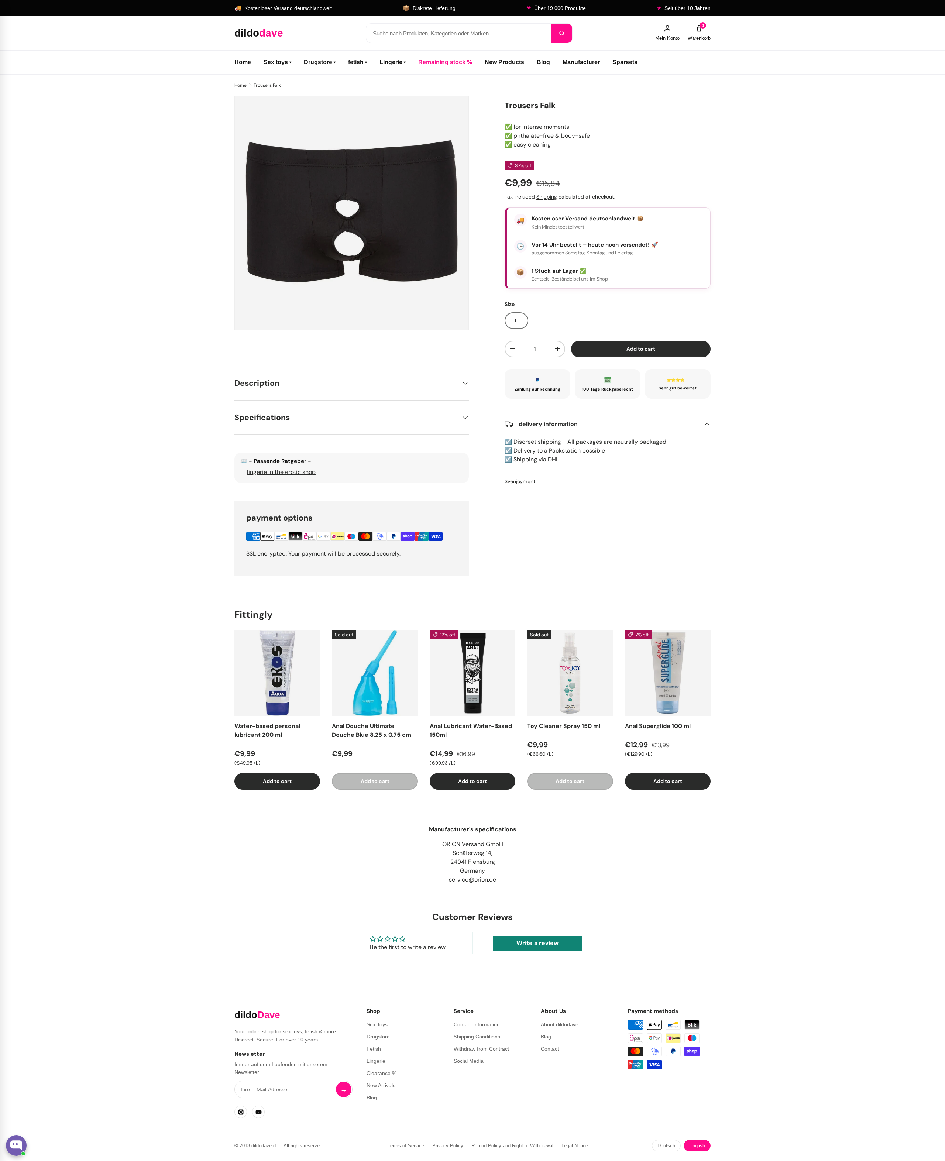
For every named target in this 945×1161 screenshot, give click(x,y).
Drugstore (320, 62)
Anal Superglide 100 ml (658, 726)
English (697, 1145)
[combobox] (458, 33)
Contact (550, 1049)
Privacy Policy (447, 1145)
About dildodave (559, 1024)
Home (242, 62)
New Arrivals (381, 1085)
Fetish (374, 1049)
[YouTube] (258, 1112)
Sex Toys (377, 1024)
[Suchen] (561, 33)
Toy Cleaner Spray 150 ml (563, 726)
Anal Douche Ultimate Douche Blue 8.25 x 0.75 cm (371, 730)
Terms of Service (406, 1145)
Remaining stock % (445, 62)
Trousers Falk (267, 85)
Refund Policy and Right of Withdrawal (512, 1145)
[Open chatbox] (16, 1145)
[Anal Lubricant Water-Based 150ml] (472, 673)
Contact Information (477, 1024)
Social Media (469, 1061)
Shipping (546, 196)
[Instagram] (240, 1112)
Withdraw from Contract (481, 1049)
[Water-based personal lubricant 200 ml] (277, 673)
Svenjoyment (520, 481)
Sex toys (277, 62)
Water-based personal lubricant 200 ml (267, 730)
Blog (543, 62)
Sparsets (625, 62)
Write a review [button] (537, 943)
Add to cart (640, 349)
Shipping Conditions (477, 1037)
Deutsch (666, 1145)
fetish (357, 62)
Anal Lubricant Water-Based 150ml (471, 730)
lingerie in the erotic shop (281, 472)
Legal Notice (574, 1145)
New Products (504, 62)
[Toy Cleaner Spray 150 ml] (570, 673)
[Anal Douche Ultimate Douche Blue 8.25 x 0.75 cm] (374, 673)
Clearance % (381, 1073)
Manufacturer (581, 62)
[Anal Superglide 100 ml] (668, 673)
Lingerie (392, 62)
